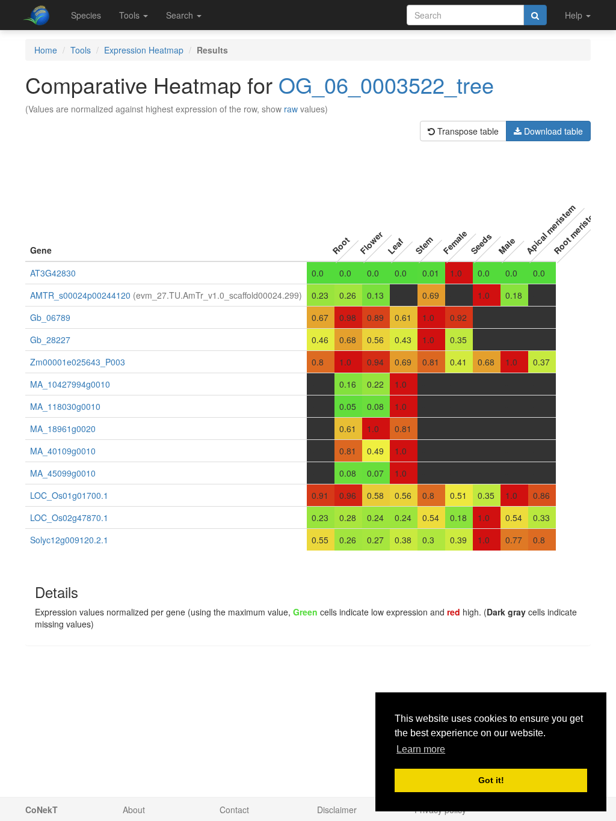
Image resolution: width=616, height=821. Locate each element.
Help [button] (575, 15)
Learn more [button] (420, 749)
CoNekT (41, 810)
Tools (80, 50)
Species (86, 15)
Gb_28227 (50, 340)
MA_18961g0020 (63, 429)
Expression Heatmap (143, 50)
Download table (552, 131)
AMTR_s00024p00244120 (80, 295)
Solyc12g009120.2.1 (69, 540)
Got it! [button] (491, 780)
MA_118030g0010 (65, 406)
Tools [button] (130, 15)
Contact (234, 810)
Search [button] (181, 15)
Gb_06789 (50, 317)
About (134, 810)
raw (291, 109)
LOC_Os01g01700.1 (69, 495)
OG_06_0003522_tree (386, 84)
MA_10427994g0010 (70, 384)
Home (45, 50)
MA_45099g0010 (63, 473)
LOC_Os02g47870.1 (69, 517)
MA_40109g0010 (63, 451)
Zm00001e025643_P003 (77, 362)
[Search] (535, 15)
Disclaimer (337, 810)
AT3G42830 (53, 273)
